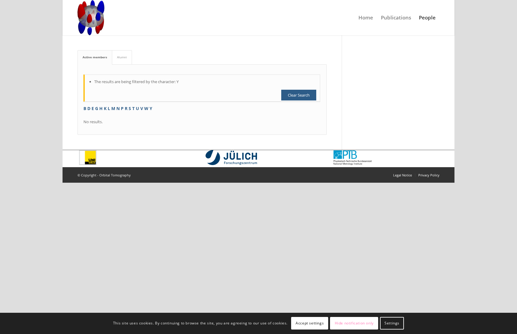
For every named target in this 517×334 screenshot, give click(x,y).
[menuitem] (366, 17)
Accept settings (310, 323)
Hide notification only (354, 323)
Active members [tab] (95, 57)
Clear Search (299, 95)
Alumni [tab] (122, 57)
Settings (391, 323)
